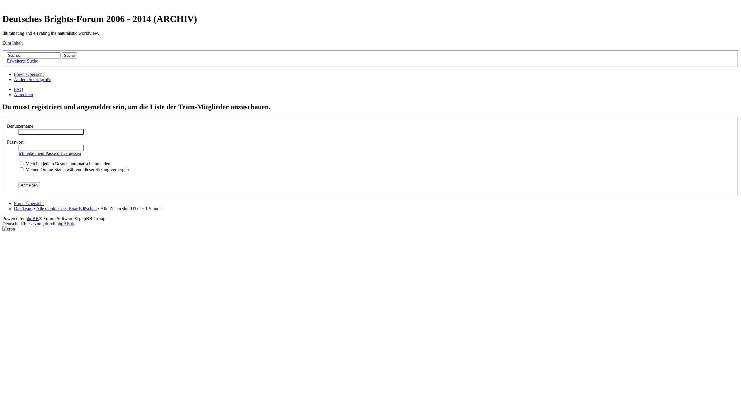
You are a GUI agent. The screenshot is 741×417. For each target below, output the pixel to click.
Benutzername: (20, 126)
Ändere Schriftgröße (32, 79)
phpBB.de (65, 223)
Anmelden (23, 94)
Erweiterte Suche (22, 60)
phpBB (32, 218)
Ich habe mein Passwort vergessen (50, 153)
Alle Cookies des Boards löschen (66, 208)
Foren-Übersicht (29, 74)
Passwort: (16, 142)
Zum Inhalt (12, 43)
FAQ (18, 89)
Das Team (23, 208)
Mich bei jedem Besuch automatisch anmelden (67, 163)
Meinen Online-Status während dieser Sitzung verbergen (76, 169)
